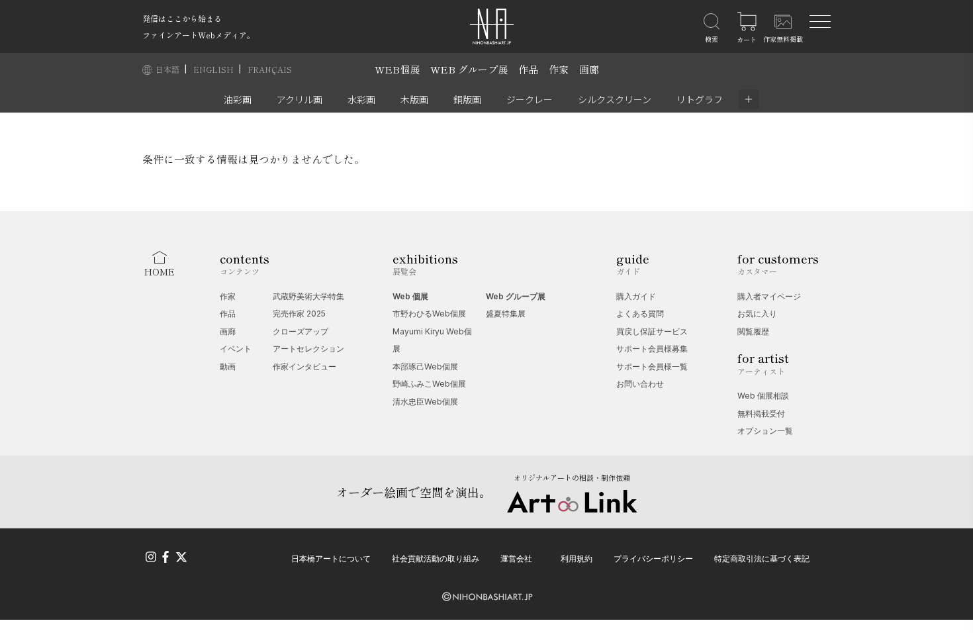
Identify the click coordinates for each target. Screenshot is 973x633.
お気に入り (757, 313)
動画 (228, 366)
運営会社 (516, 558)
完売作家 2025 (299, 313)
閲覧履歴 (753, 331)
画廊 (589, 69)
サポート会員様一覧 (652, 366)
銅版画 (467, 99)
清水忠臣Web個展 (425, 402)
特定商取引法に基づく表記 (762, 558)
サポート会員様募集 (652, 349)
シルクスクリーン (614, 99)
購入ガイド (636, 296)
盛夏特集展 (506, 313)
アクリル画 (299, 99)
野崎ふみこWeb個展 (429, 384)
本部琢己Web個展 (425, 366)
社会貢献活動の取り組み (435, 558)
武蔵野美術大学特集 (308, 296)
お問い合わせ (640, 384)
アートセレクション (308, 349)
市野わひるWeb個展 (429, 313)
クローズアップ (300, 331)
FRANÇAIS (270, 69)
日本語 (168, 69)
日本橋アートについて (331, 558)
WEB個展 (397, 69)
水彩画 (361, 99)
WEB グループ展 (469, 69)
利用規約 (576, 558)
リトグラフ (699, 99)
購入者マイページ (769, 296)
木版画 (414, 99)
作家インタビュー (304, 366)
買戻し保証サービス (652, 331)
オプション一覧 (765, 431)
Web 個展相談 (763, 396)
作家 (559, 69)
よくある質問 (640, 313)
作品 (528, 69)
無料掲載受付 (761, 413)
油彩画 (238, 99)
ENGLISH (214, 69)
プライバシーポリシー (653, 558)
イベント (236, 349)
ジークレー (529, 99)
